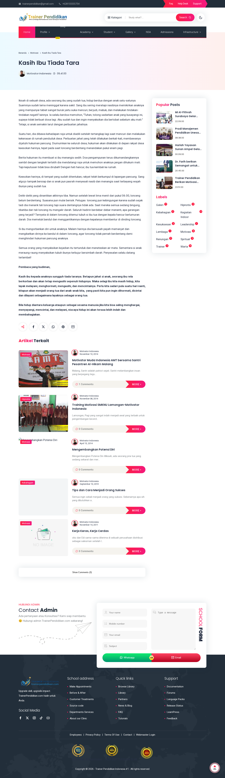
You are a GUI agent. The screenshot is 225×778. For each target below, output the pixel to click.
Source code (77, 705)
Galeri (161, 205)
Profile (43, 32)
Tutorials (123, 718)
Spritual (187, 239)
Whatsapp (129, 657)
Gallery (129, 32)
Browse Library (126, 686)
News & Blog (125, 705)
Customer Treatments (82, 699)
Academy (85, 32)
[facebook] (33, 327)
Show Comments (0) (82, 572)
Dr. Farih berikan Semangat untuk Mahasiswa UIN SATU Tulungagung (188, 164)
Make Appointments (80, 686)
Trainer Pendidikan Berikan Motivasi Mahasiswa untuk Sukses (187, 180)
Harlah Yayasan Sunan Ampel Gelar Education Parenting (188, 147)
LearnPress (173, 712)
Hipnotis (26, 399)
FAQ (120, 712)
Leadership (189, 224)
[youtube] (48, 718)
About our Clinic (78, 718)
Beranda (23, 53)
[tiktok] (41, 718)
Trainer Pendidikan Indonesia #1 (112, 769)
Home (27, 32)
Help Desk (183, 3)
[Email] (73, 327)
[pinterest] (63, 327)
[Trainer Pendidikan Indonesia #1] (43, 17)
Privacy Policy (93, 734)
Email (178, 657)
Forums (171, 692)
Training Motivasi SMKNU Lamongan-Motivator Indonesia (105, 407)
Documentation (175, 686)
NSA (148, 32)
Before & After (78, 692)
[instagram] (34, 718)
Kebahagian (27, 482)
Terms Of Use (111, 734)
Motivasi (34, 53)
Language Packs (176, 699)
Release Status (175, 705)
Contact (127, 734)
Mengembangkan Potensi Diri (93, 450)
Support (197, 3)
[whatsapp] (53, 327)
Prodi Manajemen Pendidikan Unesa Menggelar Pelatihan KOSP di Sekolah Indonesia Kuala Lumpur (187, 131)
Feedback (172, 718)
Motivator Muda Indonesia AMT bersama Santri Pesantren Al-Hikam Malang (106, 362)
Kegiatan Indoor (191, 214)
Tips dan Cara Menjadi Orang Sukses (98, 490)
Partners (122, 699)
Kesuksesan (165, 224)
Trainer (162, 246)
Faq (171, 3)
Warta (186, 246)
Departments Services (82, 712)
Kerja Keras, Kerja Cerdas (90, 531)
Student (108, 32)
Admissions (167, 32)
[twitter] (43, 327)
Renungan (163, 239)
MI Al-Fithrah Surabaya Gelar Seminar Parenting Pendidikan (187, 114)
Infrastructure (190, 32)
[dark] (201, 17)
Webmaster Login (145, 734)
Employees (76, 734)
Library (122, 692)
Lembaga (163, 232)
